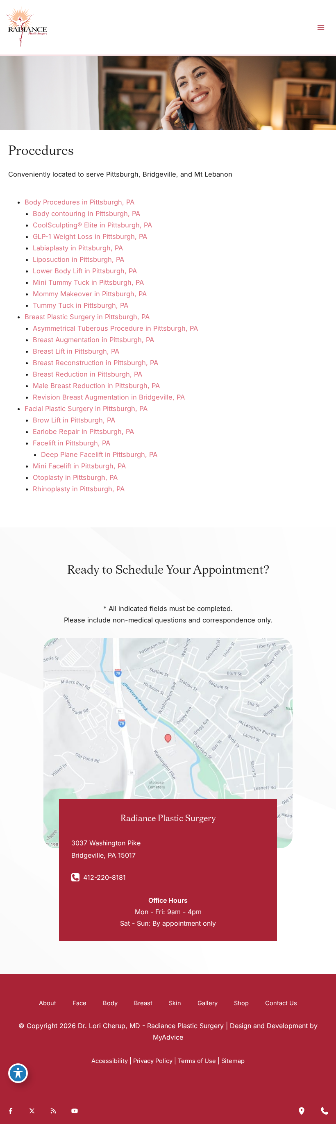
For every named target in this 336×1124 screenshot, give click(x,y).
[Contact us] (324, 1111)
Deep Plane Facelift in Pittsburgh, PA (99, 454)
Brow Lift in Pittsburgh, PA (74, 420)
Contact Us (281, 1003)
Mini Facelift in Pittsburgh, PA (79, 466)
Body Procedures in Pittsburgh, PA (79, 202)
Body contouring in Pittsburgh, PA (86, 213)
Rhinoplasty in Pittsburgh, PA (79, 489)
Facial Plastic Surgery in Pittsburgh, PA (86, 408)
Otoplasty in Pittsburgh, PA (75, 477)
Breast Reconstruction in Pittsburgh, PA (95, 363)
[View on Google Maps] (168, 742)
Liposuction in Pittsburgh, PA (78, 259)
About (47, 1003)
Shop (241, 1003)
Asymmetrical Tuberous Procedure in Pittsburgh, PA (115, 328)
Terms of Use (197, 1061)
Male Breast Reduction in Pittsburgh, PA (96, 385)
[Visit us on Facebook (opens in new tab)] (11, 1111)
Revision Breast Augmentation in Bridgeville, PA (109, 397)
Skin (175, 1003)
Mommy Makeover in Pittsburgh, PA (90, 294)
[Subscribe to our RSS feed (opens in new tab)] (53, 1111)
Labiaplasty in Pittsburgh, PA (78, 248)
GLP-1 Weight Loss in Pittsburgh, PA (90, 236)
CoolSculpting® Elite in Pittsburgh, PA (92, 225)
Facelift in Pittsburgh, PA (71, 443)
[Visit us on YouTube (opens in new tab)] (75, 1111)
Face (79, 1003)
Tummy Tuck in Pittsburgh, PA (80, 305)
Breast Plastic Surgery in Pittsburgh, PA (87, 317)
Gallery (208, 1003)
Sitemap (233, 1061)
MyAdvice (168, 1037)
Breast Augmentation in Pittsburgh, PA (93, 340)
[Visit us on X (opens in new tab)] (32, 1111)
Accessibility (109, 1061)
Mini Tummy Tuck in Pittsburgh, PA (88, 282)
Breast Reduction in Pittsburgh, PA (87, 374)
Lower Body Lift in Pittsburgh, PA (85, 271)
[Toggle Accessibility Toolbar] (18, 1073)
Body (110, 1003)
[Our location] (301, 1111)
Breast (143, 1003)
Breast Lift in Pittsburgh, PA (76, 351)
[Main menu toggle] (320, 27)
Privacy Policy (153, 1061)
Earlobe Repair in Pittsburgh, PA (83, 431)
